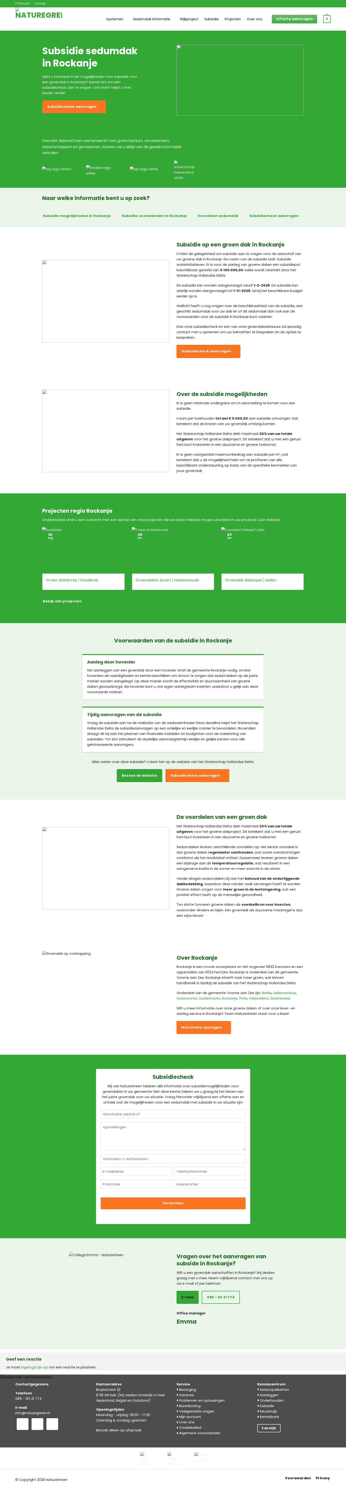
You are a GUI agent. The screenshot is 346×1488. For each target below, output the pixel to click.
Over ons (254, 19)
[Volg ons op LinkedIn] (52, 1424)
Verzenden (173, 1203)
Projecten (233, 19)
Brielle (267, 993)
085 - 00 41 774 (28, 1398)
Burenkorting (189, 1406)
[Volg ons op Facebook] (22, 1424)
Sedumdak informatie (151, 19)
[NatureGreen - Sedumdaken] (38, 22)
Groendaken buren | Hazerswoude (167, 580)
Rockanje (229, 998)
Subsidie (212, 19)
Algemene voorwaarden (199, 1433)
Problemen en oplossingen (201, 1400)
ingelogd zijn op (34, 1367)
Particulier (23, 3)
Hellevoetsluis (284, 993)
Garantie (186, 1395)
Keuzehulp (268, 1411)
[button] (327, 19)
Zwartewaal (280, 998)
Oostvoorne (187, 998)
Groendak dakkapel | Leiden (251, 580)
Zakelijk (40, 3)
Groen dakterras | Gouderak (72, 580)
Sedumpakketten (274, 1389)
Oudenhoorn (209, 998)
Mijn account (189, 1416)
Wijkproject (189, 19)
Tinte (243, 998)
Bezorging (187, 1389)
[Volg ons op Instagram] (37, 1424)
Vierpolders (258, 998)
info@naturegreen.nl (32, 1413)
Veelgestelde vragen (196, 1411)
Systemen (114, 19)
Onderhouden (271, 1400)
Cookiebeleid (189, 1427)
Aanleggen (268, 1395)
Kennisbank (269, 1416)
